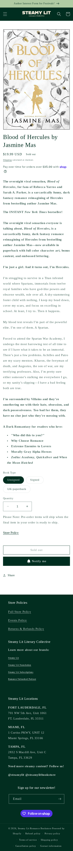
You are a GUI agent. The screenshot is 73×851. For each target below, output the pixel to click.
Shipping (7, 160)
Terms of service (28, 840)
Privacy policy (52, 833)
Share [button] (11, 575)
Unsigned (15, 481)
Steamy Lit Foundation (19, 665)
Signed (37, 481)
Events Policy (17, 620)
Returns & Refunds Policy (26, 628)
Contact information (51, 846)
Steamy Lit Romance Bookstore (35, 828)
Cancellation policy (25, 846)
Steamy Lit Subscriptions (20, 672)
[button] (5, 14)
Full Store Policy (19, 611)
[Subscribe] (59, 799)
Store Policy (11, 532)
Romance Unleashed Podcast (22, 679)
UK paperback (18, 490)
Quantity (8, 498)
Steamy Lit (13, 658)
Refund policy (33, 833)
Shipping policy (49, 840)
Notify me (39, 561)
